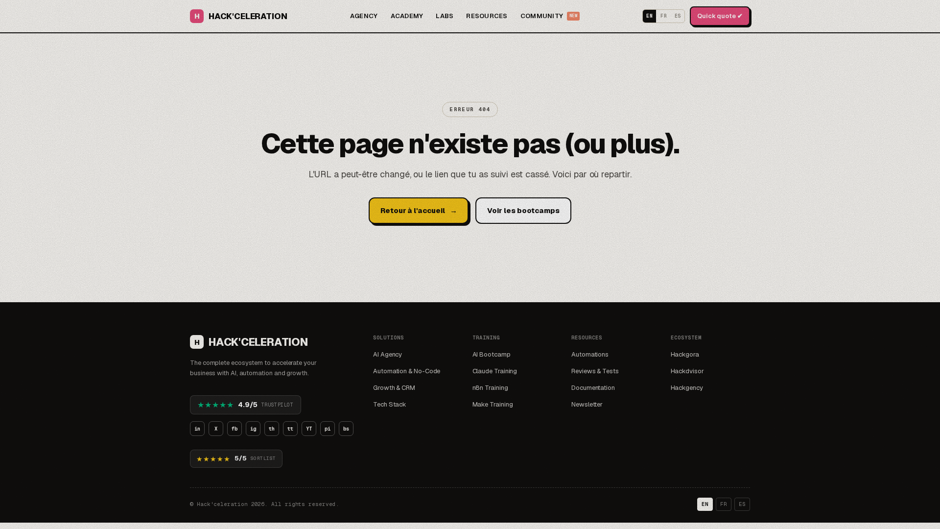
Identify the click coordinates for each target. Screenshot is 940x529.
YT (309, 428)
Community (548, 16)
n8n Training (490, 388)
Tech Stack (389, 404)
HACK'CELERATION (240, 16)
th (272, 428)
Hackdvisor (687, 371)
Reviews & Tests (595, 371)
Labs (444, 16)
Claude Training (494, 371)
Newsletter (587, 404)
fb (234, 428)
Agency (364, 16)
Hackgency (687, 388)
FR (663, 16)
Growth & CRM (394, 388)
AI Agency (387, 354)
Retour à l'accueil (418, 210)
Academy (407, 16)
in (197, 428)
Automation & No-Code (406, 371)
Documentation (593, 388)
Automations (590, 354)
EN (649, 16)
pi (327, 428)
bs (346, 428)
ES (678, 16)
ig (253, 428)
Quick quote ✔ (720, 16)
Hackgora (685, 354)
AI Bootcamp (491, 354)
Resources (486, 16)
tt (290, 428)
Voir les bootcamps (523, 210)
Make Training (492, 404)
